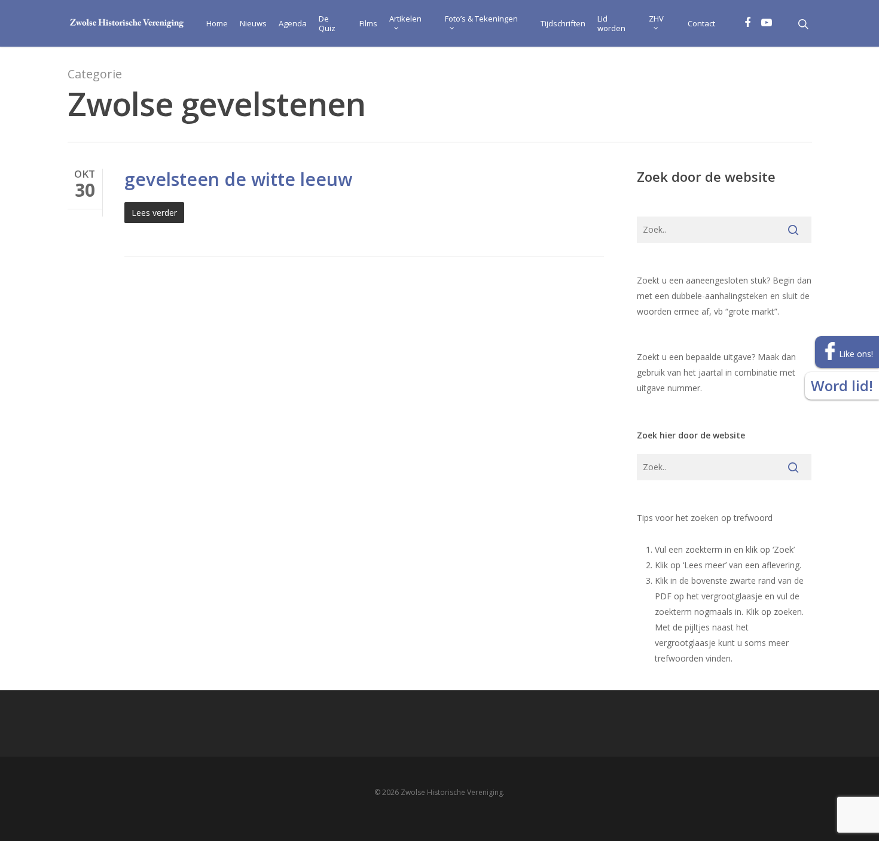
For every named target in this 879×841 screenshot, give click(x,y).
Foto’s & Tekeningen (481, 19)
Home (217, 23)
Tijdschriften (563, 23)
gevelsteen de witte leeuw (238, 179)
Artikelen (405, 19)
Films (368, 23)
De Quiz (327, 23)
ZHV (656, 19)
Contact (701, 23)
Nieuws (253, 23)
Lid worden (611, 23)
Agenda (293, 23)
